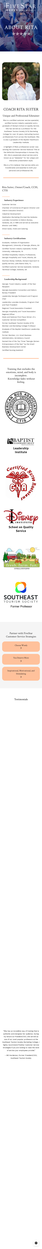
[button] (21, 646)
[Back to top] (36, 1243)
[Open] (21, 13)
